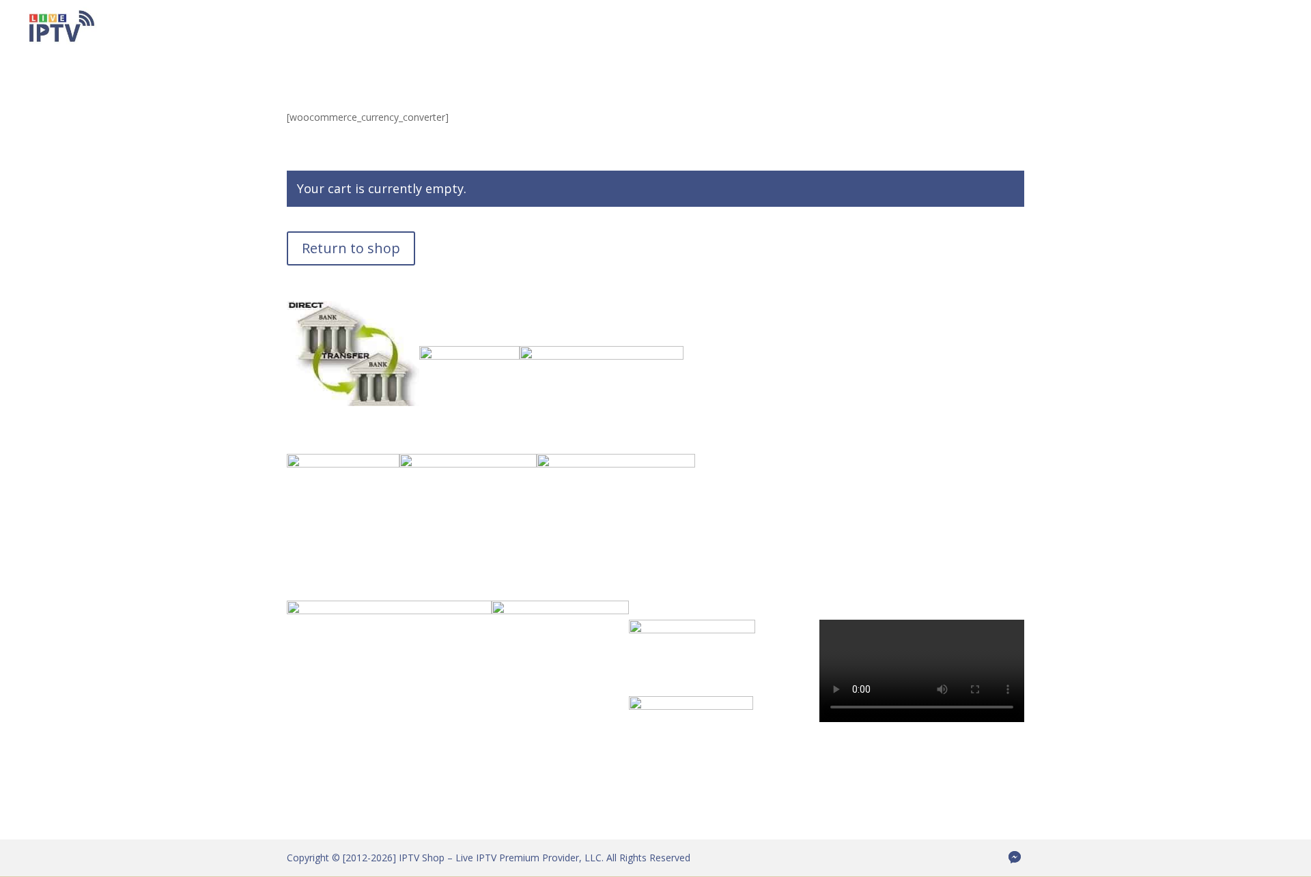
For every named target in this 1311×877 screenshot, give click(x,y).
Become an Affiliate (850, 28)
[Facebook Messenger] (1014, 857)
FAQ (1065, 28)
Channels (764, 28)
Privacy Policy (1214, 28)
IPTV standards (1128, 28)
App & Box (952, 28)
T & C (1276, 28)
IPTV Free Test (690, 28)
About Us (1016, 28)
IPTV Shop (614, 28)
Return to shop (351, 248)
